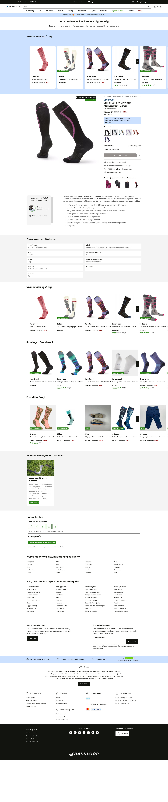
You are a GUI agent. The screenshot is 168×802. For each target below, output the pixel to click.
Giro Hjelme (118, 589)
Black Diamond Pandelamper (95, 605)
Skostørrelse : (109, 146)
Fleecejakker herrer (33, 600)
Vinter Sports (82, 10)
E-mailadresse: (99, 637)
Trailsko (58, 597)
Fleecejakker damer (33, 592)
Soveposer (30, 611)
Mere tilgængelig (120, 155)
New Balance (118, 564)
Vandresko (59, 595)
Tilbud (140, 10)
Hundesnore (118, 597)
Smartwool (109, 100)
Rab (28, 567)
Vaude (87, 570)
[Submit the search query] (149, 7)
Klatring (70, 10)
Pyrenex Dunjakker (91, 597)
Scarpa (87, 567)
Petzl (115, 572)
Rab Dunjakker (119, 592)
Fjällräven (88, 562)
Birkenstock (118, 570)
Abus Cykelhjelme (120, 608)
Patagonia (30, 562)
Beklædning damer (118, 96)
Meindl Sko (88, 608)
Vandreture (49, 10)
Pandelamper (31, 608)
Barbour (58, 572)
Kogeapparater (61, 586)
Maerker (130, 10)
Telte (28, 603)
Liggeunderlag (32, 605)
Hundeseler (118, 595)
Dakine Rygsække (91, 611)
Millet (58, 564)
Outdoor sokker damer (131, 96)
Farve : (109, 127)
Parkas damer (31, 589)
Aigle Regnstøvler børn (92, 592)
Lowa (29, 572)
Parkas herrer (31, 597)
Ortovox (29, 564)
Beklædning (30, 10)
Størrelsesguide (135, 146)
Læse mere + (109, 122)
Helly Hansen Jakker (91, 600)
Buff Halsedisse (119, 605)
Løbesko (59, 600)
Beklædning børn (90, 586)
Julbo (116, 562)
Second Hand (118, 10)
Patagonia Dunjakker (121, 611)
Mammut (88, 572)
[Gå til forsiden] (105, 96)
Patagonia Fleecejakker (93, 595)
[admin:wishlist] (139, 155)
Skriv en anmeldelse (110, 108)
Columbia (88, 564)
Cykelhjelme (60, 608)
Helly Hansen (60, 570)
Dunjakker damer (33, 586)
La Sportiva (30, 570)
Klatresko (59, 603)
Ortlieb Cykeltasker (120, 600)
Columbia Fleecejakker (92, 603)
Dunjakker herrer (32, 595)
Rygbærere (60, 611)
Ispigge (58, 592)
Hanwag (116, 567)
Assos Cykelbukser (120, 586)
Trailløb (60, 10)
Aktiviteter (103, 10)
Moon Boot (59, 567)
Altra (57, 562)
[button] (65, 132)
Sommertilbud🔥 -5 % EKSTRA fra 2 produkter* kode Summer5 (84, 15)
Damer (109, 96)
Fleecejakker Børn (91, 589)
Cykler (93, 10)
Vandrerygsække (61, 589)
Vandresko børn (61, 605)
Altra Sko (117, 603)
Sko (40, 10)
